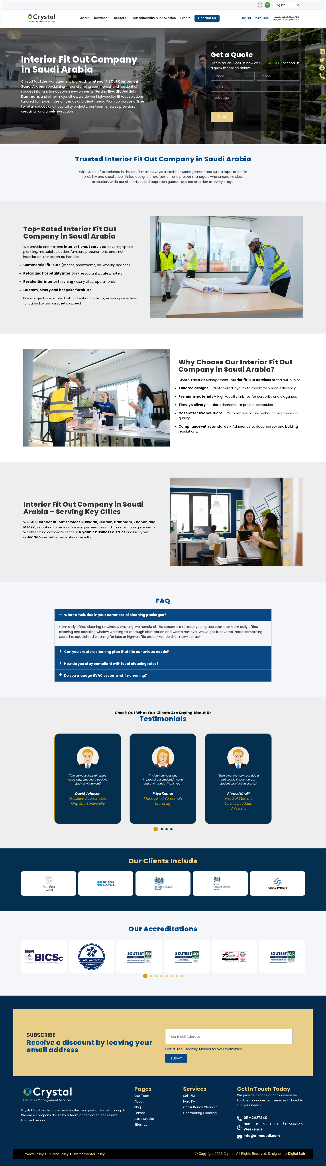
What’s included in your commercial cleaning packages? (115, 615)
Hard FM (189, 1101)
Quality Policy (58, 1154)
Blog (137, 1107)
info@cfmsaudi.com (262, 1135)
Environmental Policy (89, 1154)
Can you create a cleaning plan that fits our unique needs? (116, 651)
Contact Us (207, 18)
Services (102, 18)
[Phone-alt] (322, 76)
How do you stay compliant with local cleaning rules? (111, 663)
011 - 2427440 (255, 1117)
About (85, 18)
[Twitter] (322, 60)
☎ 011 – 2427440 (255, 18)
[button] (163, 615)
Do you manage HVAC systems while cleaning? (105, 675)
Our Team (142, 1095)
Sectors (121, 18)
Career (139, 1113)
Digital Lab (296, 1154)
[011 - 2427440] (239, 1118)
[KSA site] (267, 5)
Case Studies (144, 1119)
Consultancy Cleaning (200, 1107)
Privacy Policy (33, 1154)
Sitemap (140, 1124)
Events (185, 18)
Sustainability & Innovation (154, 18)
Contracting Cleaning (200, 1113)
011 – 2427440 (270, 63)
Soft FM (189, 1095)
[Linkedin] (322, 51)
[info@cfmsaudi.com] (239, 1136)
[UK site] (260, 5)
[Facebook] (322, 68)
